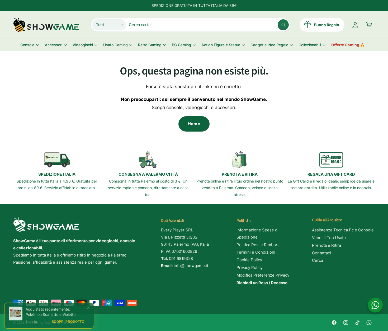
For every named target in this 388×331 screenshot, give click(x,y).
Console (27, 45)
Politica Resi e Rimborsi (258, 244)
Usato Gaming (115, 45)
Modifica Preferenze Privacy (262, 275)
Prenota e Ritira (326, 245)
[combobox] (208, 25)
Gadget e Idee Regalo (269, 45)
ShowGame (34, 322)
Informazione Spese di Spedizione (257, 233)
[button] (369, 25)
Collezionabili (310, 45)
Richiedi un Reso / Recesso (261, 282)
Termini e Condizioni (255, 252)
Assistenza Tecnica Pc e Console (343, 229)
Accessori (53, 45)
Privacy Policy (249, 267)
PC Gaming (181, 45)
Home (194, 123)
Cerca (317, 260)
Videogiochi (83, 45)
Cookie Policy (249, 259)
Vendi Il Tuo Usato (329, 237)
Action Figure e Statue (220, 45)
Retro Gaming (150, 45)
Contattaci (321, 252)
